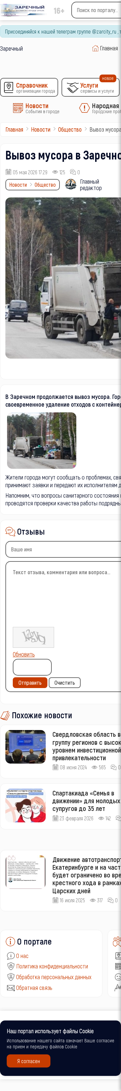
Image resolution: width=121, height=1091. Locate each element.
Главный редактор (91, 184)
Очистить (64, 682)
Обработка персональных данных (53, 977)
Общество (45, 184)
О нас (22, 955)
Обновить (24, 654)
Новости (18, 184)
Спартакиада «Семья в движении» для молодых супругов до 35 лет (86, 800)
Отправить (30, 682)
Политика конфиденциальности (52, 966)
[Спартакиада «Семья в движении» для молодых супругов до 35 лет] (25, 805)
